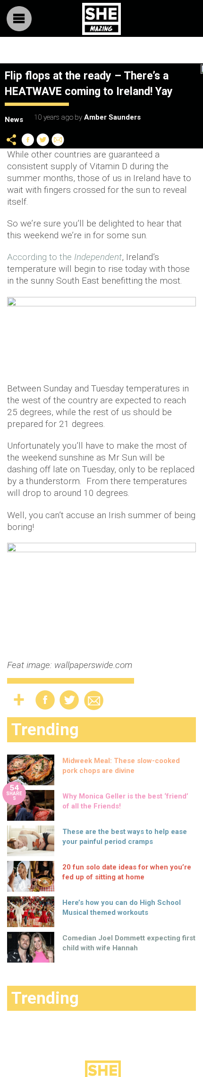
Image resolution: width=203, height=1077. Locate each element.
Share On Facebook (27, 139)
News (14, 119)
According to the (64, 257)
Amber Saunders (112, 117)
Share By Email (58, 139)
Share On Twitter (43, 139)
